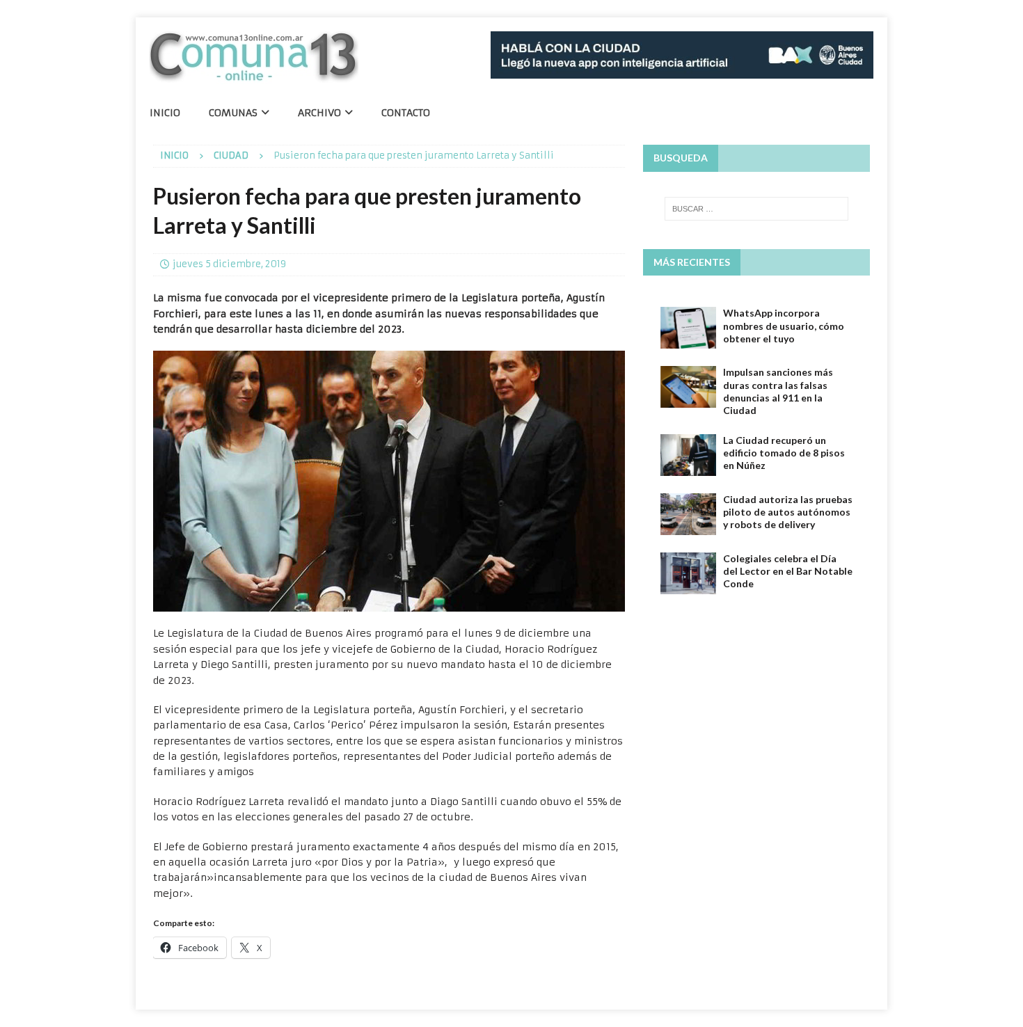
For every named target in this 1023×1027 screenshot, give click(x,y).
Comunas (233, 112)
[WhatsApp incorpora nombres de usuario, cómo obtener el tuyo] (688, 328)
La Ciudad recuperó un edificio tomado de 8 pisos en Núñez (784, 452)
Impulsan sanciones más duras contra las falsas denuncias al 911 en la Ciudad (778, 391)
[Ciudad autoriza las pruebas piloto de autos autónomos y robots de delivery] (688, 514)
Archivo (319, 112)
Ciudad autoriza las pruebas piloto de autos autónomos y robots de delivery (787, 511)
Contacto (405, 112)
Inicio (165, 112)
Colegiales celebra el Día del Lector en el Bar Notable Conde (787, 570)
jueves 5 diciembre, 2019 (229, 264)
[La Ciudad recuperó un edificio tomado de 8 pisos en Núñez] (688, 455)
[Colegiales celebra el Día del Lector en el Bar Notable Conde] (688, 573)
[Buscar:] (756, 209)
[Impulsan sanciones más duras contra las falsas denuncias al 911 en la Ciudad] (688, 387)
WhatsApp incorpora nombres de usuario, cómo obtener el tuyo (783, 325)
